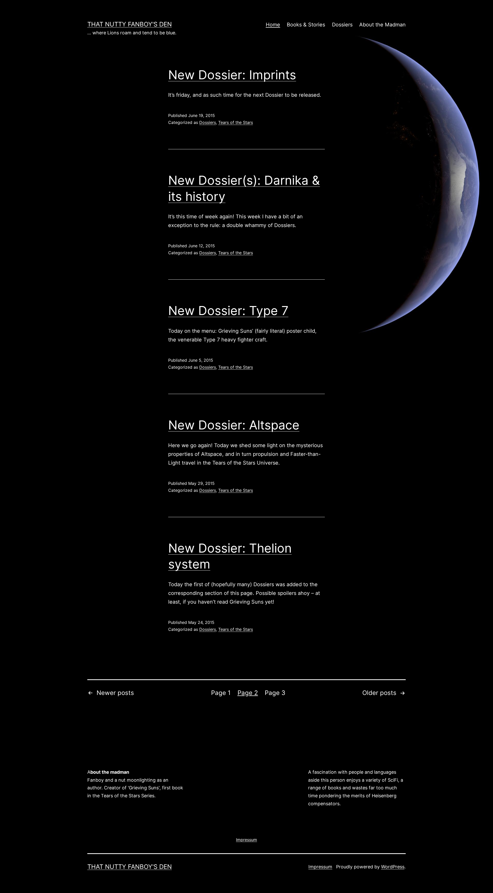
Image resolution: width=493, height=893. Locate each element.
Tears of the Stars (235, 122)
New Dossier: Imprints (232, 74)
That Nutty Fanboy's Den (129, 24)
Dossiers (342, 25)
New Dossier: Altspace (233, 425)
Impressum (320, 866)
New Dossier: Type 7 (228, 310)
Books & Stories (306, 25)
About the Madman (382, 25)
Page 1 (221, 692)
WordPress (392, 866)
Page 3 (275, 692)
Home (273, 25)
